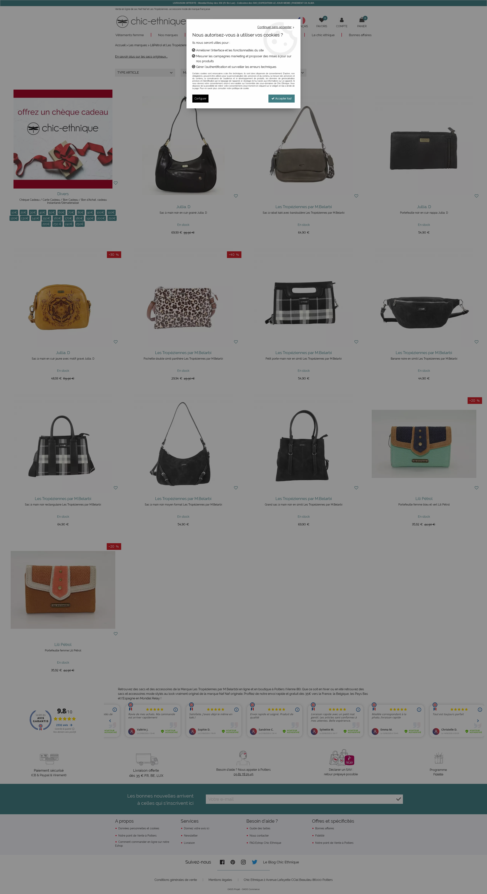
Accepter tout (283, 98)
